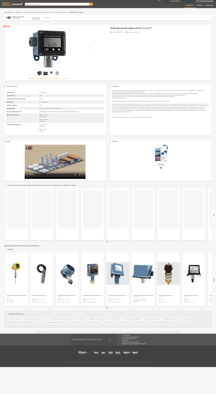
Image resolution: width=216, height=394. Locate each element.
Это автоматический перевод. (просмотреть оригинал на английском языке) (132, 117)
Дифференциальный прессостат (56, 322)
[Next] (88, 48)
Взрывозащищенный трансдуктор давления (21, 322)
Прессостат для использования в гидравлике (159, 322)
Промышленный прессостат (94, 322)
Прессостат (47, 319)
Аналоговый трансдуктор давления (33, 319)
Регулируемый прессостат (169, 319)
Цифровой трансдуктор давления (98, 319)
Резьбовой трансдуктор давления (133, 319)
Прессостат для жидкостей (185, 319)
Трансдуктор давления (15, 319)
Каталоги (200, 5)
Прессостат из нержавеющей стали (75, 322)
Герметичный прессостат (115, 319)
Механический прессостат (80, 319)
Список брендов (126, 335)
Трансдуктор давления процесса (152, 319)
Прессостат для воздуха (140, 322)
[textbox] (57, 4)
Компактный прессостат (125, 322)
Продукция (189, 5)
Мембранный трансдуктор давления (62, 319)
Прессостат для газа (40, 322)
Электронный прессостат (110, 322)
